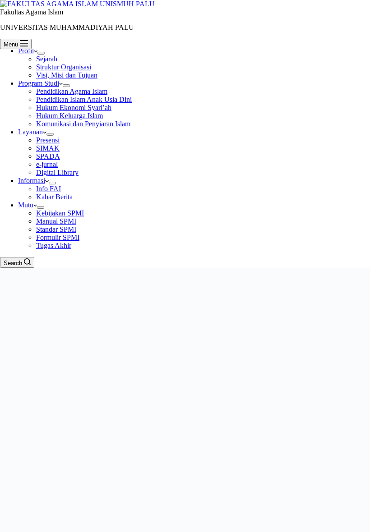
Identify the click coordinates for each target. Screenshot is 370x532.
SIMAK (48, 148)
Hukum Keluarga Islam (69, 115)
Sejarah (46, 59)
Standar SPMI (56, 229)
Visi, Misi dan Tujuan (66, 75)
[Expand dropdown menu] (41, 53)
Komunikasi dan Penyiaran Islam (83, 124)
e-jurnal (47, 164)
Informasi (31, 180)
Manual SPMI (56, 221)
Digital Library (57, 172)
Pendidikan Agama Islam (71, 91)
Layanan (30, 132)
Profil (26, 51)
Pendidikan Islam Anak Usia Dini (84, 99)
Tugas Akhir (53, 245)
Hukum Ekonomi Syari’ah (73, 107)
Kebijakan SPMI (60, 213)
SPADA (48, 156)
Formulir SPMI (57, 237)
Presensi (48, 140)
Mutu (25, 205)
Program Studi (38, 83)
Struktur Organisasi (63, 67)
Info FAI (48, 189)
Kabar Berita (54, 197)
